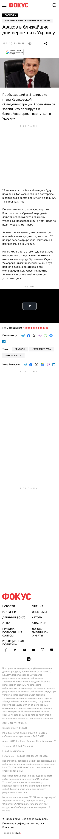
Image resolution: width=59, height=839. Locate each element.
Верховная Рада (42, 349)
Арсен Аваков (14, 355)
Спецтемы (39, 611)
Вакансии (39, 623)
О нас (6, 623)
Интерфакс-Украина (35, 327)
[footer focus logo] (16, 596)
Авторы (37, 617)
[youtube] (33, 650)
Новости (8, 606)
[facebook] (6, 650)
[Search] (54, 5)
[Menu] (4, 5)
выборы (20, 349)
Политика (10, 15)
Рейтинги (9, 611)
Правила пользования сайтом (12, 632)
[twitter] (15, 650)
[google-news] (51, 650)
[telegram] (24, 650)
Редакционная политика (13, 642)
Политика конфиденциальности (22, 823)
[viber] (42, 650)
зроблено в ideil (12, 833)
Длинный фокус (13, 617)
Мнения (37, 606)
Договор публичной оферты (40, 632)
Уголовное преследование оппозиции (27, 21)
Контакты (8, 827)
